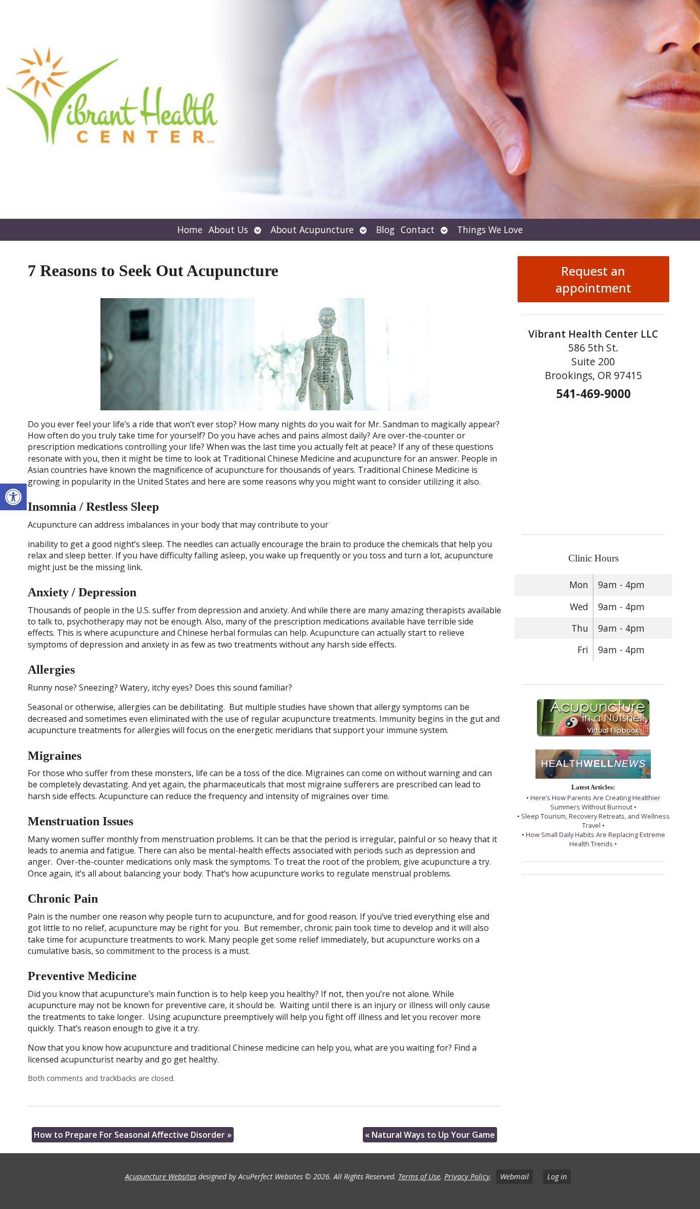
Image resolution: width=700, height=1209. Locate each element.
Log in (557, 1176)
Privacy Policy (467, 1176)
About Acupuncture (312, 229)
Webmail (514, 1176)
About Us (228, 229)
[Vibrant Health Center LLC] (350, 109)
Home (189, 229)
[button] (13, 497)
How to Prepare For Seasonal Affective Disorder (133, 1134)
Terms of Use (419, 1176)
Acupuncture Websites (160, 1176)
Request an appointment (593, 279)
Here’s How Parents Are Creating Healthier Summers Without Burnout (595, 802)
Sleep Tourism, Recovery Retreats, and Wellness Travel (595, 820)
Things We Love (490, 229)
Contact (418, 229)
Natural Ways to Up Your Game (430, 1134)
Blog (385, 229)
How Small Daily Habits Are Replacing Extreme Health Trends (595, 839)
